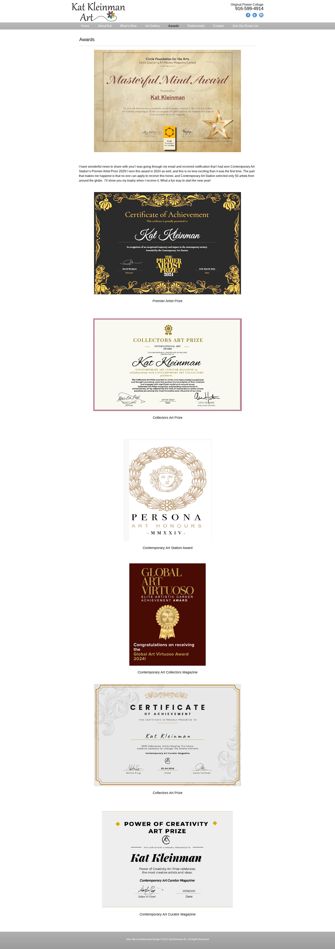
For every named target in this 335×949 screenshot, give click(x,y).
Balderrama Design (149, 939)
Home (85, 26)
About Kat (104, 26)
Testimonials (196, 26)
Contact (218, 26)
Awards (173, 26)
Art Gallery (152, 26)
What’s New (128, 26)
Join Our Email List (245, 26)
